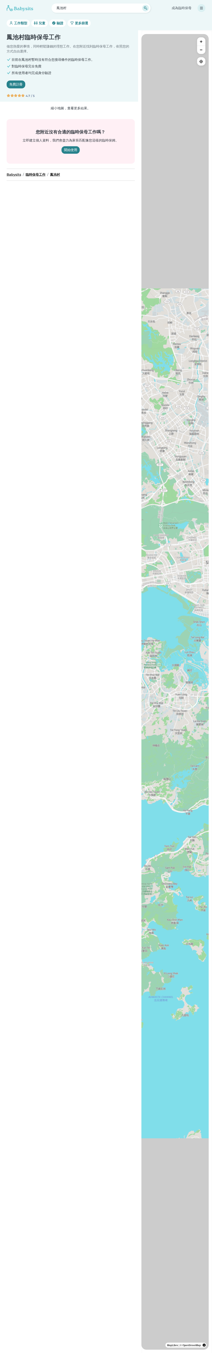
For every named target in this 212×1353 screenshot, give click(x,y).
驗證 (59, 23)
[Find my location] (201, 61)
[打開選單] (201, 8)
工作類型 (20, 23)
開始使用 (70, 150)
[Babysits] (20, 8)
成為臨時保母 (182, 8)
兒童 (41, 23)
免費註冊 (16, 84)
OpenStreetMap (191, 1345)
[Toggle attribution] (204, 1345)
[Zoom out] (201, 50)
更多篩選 (81, 23)
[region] (175, 692)
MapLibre (172, 1345)
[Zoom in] (201, 41)
